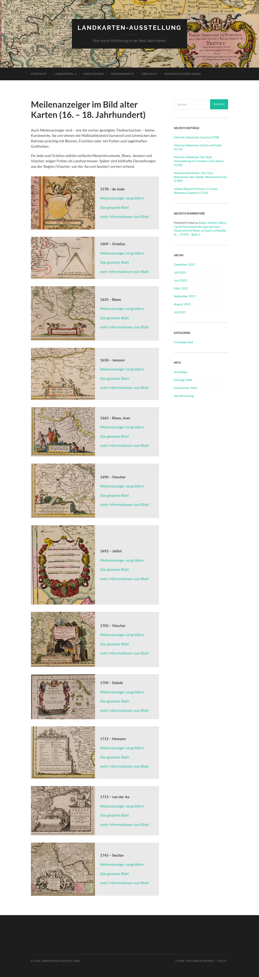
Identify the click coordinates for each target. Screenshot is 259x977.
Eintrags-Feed (183, 380)
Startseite (39, 73)
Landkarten (63, 73)
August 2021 (182, 304)
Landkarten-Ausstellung (129, 27)
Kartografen (93, 73)
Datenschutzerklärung (182, 73)
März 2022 (181, 288)
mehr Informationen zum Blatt (124, 216)
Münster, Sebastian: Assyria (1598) (196, 137)
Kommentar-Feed (185, 388)
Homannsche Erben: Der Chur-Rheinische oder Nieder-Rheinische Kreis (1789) (200, 177)
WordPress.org (184, 395)
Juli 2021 (180, 312)
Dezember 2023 (184, 264)
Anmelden (180, 372)
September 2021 (184, 296)
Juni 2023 (180, 280)
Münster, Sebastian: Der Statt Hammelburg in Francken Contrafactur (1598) (199, 161)
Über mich (149, 73)
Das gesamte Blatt (114, 207)
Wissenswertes (122, 73)
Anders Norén (203, 960)
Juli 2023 (180, 272)
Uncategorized (183, 342)
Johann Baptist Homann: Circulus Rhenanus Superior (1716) (196, 190)
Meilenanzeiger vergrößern (122, 198)
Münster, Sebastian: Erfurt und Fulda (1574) (198, 147)
